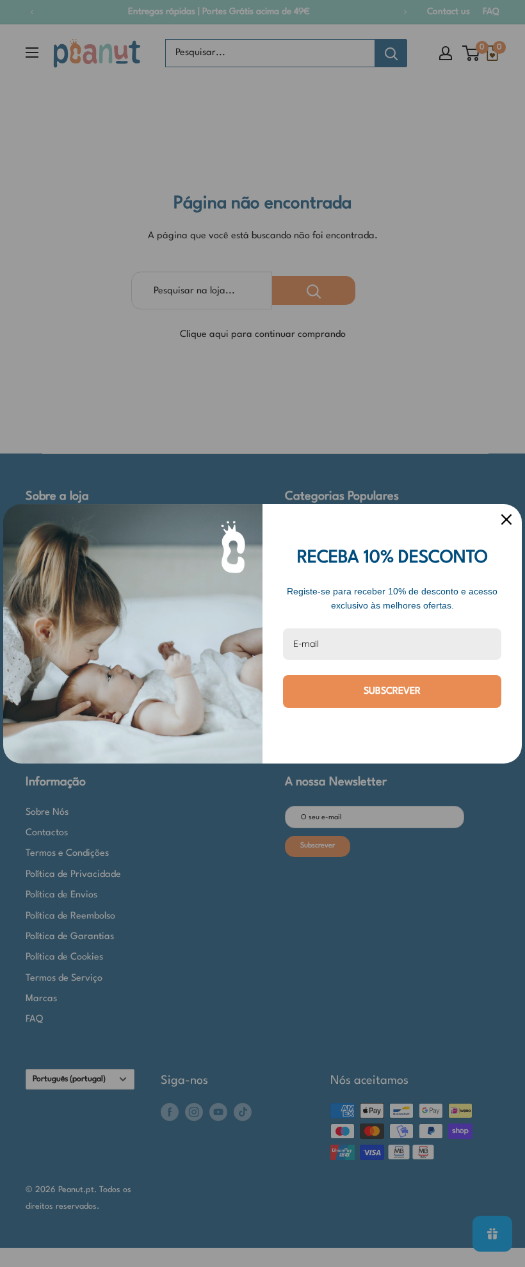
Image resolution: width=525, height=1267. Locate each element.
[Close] (506, 519)
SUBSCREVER (392, 691)
